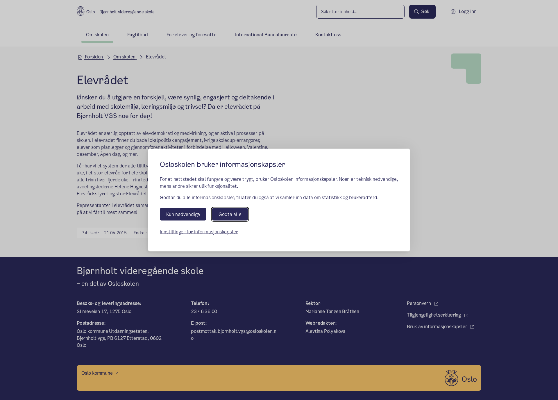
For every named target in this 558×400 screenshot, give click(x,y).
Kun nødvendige (183, 214)
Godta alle (230, 214)
